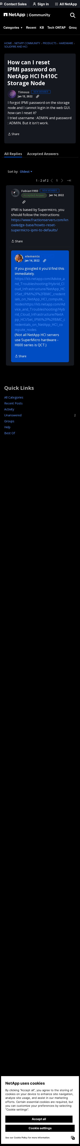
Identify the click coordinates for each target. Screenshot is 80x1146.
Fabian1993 (29, 191)
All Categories (13, 397)
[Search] (72, 15)
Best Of (9, 433)
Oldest (25, 172)
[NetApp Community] (26, 15)
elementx (32, 256)
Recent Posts (13, 403)
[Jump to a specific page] (68, 180)
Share (13, 134)
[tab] (13, 153)
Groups (9, 421)
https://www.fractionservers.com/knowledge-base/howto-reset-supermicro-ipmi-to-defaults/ (39, 225)
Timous (23, 92)
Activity (9, 409)
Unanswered (40, 415)
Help (7, 427)
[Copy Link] (37, 96)
